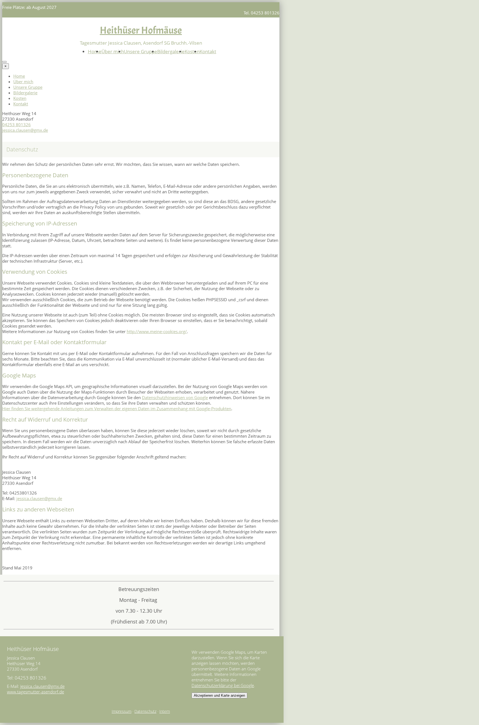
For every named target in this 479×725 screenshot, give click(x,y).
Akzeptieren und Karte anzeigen (219, 695)
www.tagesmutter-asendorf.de (35, 691)
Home (94, 51)
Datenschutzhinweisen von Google (175, 397)
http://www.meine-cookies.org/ (157, 331)
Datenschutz (145, 711)
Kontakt (208, 51)
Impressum (121, 711)
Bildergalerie (171, 51)
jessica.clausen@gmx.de (25, 130)
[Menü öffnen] (4, 62)
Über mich (112, 51)
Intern (164, 711)
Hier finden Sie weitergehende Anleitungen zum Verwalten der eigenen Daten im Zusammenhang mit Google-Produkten (116, 408)
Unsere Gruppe (140, 51)
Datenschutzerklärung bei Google (223, 685)
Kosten (192, 51)
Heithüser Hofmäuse (141, 30)
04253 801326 (16, 124)
